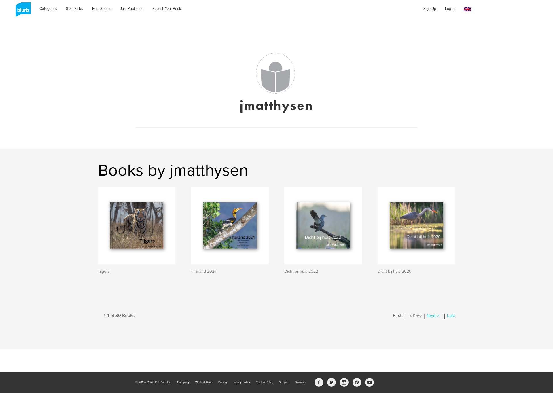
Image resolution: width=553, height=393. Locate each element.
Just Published (131, 8)
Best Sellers (101, 8)
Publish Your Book (166, 8)
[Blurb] (21, 11)
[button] (467, 9)
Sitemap (300, 382)
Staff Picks (74, 8)
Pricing (222, 382)
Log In (450, 8)
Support (284, 382)
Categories (48, 8)
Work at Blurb (204, 382)
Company (183, 382)
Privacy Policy (241, 382)
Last (451, 316)
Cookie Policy (264, 382)
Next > (433, 316)
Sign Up (429, 8)
